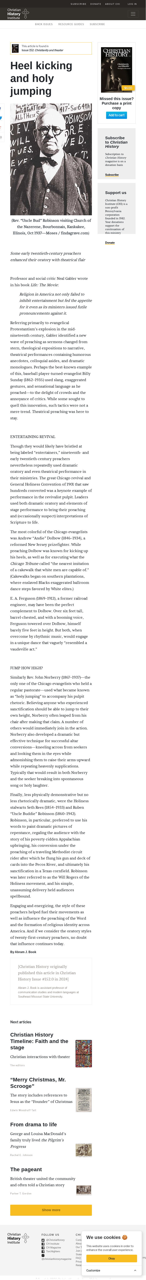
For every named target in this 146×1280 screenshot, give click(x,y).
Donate (95, 4)
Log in (132, 4)
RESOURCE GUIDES (71, 24)
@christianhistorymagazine (56, 1259)
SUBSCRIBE (97, 24)
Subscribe (79, 4)
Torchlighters (52, 1251)
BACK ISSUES (44, 24)
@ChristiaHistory (55, 1240)
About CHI (112, 4)
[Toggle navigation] (133, 14)
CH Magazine (53, 1247)
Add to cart (117, 115)
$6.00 (128, 88)
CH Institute (52, 1244)
